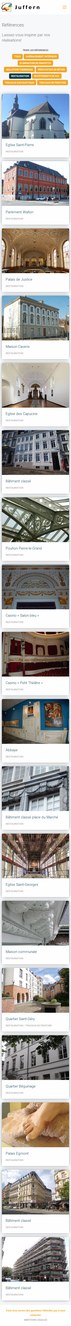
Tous (17, 56)
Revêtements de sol (46, 76)
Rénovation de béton (51, 69)
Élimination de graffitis (35, 63)
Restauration (20, 76)
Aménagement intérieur (41, 56)
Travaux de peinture (52, 82)
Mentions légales (35, 1320)
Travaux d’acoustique (19, 82)
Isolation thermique (19, 69)
